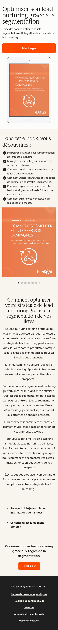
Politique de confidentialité (29, 601)
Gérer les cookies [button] (29, 620)
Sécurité (29, 607)
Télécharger (29, 48)
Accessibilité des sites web (29, 614)
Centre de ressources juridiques (29, 594)
